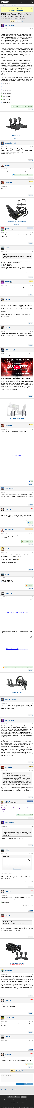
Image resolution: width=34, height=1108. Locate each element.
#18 (32, 703)
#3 (32, 168)
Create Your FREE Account (16, 10)
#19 (32, 723)
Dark (17, 1097)
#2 (32, 146)
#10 (32, 353)
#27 (32, 1004)
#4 (32, 186)
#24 (32, 895)
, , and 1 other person (19, 667)
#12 (32, 492)
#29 (32, 1040)
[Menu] (5, 2)
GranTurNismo (5, 18)
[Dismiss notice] (31, 9)
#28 (32, 1021)
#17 (32, 596)
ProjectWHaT (6, 856)
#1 (32, 28)
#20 (32, 770)
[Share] (30, 29)
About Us (12, 1099)
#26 (32, 974)
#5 (32, 232)
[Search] (32, 1)
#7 (32, 285)
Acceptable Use (14, 1102)
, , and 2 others (23, 106)
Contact (6, 1099)
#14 (32, 533)
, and (23, 174)
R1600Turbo (6, 829)
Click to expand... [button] (17, 869)
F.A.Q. (18, 1099)
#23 (32, 853)
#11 (32, 429)
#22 (32, 826)
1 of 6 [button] (12, 21)
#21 (32, 805)
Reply (31, 109)
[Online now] (3, 230)
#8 (32, 303)
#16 (32, 577)
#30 (32, 1057)
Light (11, 1097)
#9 (32, 331)
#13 (32, 513)
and (28, 541)
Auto (24, 1097)
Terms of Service (26, 1099)
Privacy (22, 1102)
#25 (32, 918)
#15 (32, 552)
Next (17, 21)
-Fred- (4, 254)
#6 (32, 251)
